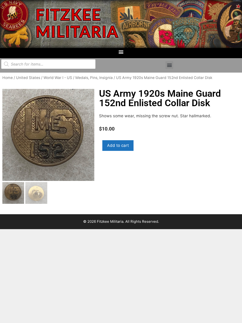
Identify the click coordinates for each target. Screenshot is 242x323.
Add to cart (118, 145)
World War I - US (57, 77)
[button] (121, 52)
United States (28, 77)
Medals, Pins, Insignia (94, 77)
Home (7, 77)
